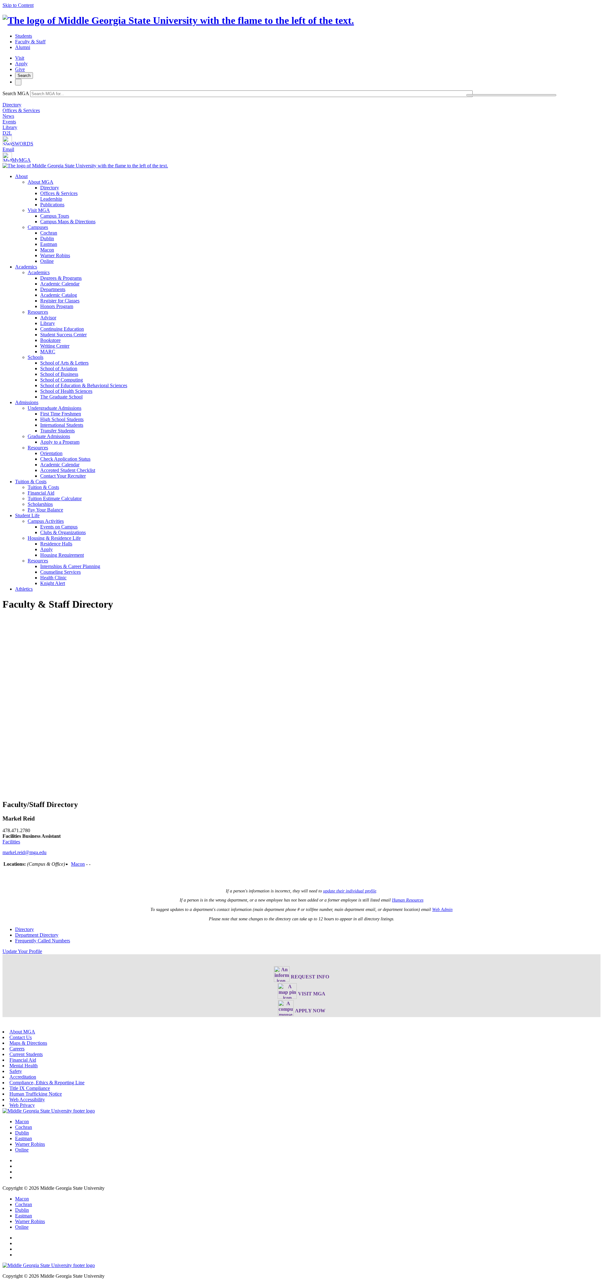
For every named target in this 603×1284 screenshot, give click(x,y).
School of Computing (61, 379)
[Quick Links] (18, 82)
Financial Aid (41, 493)
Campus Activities (46, 521)
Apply (21, 63)
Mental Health (23, 1065)
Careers (16, 1048)
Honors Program (56, 306)
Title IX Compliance (29, 1088)
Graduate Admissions (49, 436)
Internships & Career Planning (70, 566)
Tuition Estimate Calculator (55, 498)
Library (10, 127)
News (8, 116)
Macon (47, 249)
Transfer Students (57, 430)
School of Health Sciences (66, 391)
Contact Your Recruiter (63, 476)
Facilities (11, 841)
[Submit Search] (511, 95)
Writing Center (54, 346)
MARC (47, 351)
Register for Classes (59, 300)
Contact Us (20, 1037)
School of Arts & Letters (64, 363)
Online (47, 261)
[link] (49, 1110)
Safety (15, 1071)
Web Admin (442, 909)
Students (23, 36)
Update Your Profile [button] (22, 951)
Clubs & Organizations (63, 532)
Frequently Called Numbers (42, 940)
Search (24, 75)
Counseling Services (60, 572)
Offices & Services (21, 110)
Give (20, 69)
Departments (52, 289)
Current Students (26, 1054)
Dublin (47, 238)
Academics (26, 266)
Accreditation (22, 1077)
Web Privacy (22, 1105)
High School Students (62, 419)
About (21, 176)
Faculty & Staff (30, 41)
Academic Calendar (59, 283)
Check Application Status (65, 459)
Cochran (48, 233)
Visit (19, 58)
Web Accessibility (27, 1099)
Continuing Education (62, 329)
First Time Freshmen (60, 413)
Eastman (48, 244)
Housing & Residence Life (54, 538)
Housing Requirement (62, 555)
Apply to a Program (59, 442)
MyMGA (21, 160)
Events (9, 121)
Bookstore (50, 340)
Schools (35, 357)
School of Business (59, 374)
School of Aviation (58, 368)
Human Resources (407, 900)
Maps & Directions (28, 1043)
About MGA (40, 182)
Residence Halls (56, 543)
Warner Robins (55, 255)
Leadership (51, 199)
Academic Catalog (58, 295)
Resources (38, 312)
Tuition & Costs (30, 481)
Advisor (48, 317)
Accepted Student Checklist (67, 470)
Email (8, 149)
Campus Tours (54, 216)
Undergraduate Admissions (54, 408)
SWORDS (22, 143)
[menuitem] (307, 219)
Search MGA (16, 93)
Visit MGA (39, 210)
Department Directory (36, 935)
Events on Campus (59, 526)
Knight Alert (52, 583)
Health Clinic (53, 577)
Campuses (38, 227)
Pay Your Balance (45, 509)
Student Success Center (63, 334)
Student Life (27, 515)
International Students (61, 425)
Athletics (24, 589)
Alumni (22, 47)
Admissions (26, 402)
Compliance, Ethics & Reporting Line (46, 1082)
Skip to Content (18, 5)
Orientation (51, 453)
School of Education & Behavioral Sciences (83, 385)
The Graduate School (61, 396)
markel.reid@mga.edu (24, 852)
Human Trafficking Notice (35, 1094)
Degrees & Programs (61, 278)
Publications (52, 204)
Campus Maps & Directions (67, 221)
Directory (12, 104)
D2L (7, 133)
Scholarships (40, 504)
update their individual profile (349, 891)
